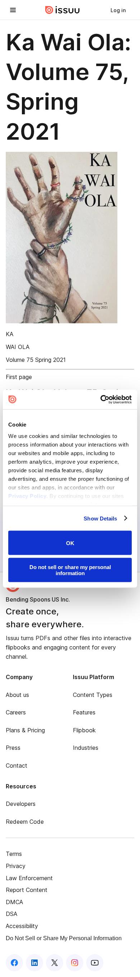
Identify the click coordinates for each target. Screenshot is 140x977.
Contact (16, 765)
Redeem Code (25, 821)
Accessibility (22, 925)
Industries (85, 747)
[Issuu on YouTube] (94, 962)
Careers (16, 712)
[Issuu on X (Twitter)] (54, 962)
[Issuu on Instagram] (74, 962)
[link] (118, 10)
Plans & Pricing (25, 730)
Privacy (15, 865)
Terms (14, 853)
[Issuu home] (62, 10)
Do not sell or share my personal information (70, 570)
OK (70, 543)
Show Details (100, 518)
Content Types (92, 694)
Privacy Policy (27, 496)
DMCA (14, 902)
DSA (11, 913)
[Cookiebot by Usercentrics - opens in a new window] (101, 399)
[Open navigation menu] (13, 10)
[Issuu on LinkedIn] (34, 962)
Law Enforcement (29, 878)
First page (19, 376)
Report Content (26, 889)
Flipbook (84, 730)
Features (84, 712)
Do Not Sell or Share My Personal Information (64, 938)
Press (13, 747)
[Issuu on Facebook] (14, 962)
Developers (21, 803)
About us (17, 694)
